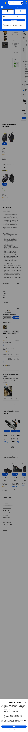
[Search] (22, 3)
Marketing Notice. (19, 720)
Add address (14, 20)
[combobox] (15, 3)
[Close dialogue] (25, 702)
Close (14, 726)
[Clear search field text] (19, 3)
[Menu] (2, 3)
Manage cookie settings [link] (13, 729)
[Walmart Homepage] (5, 3)
